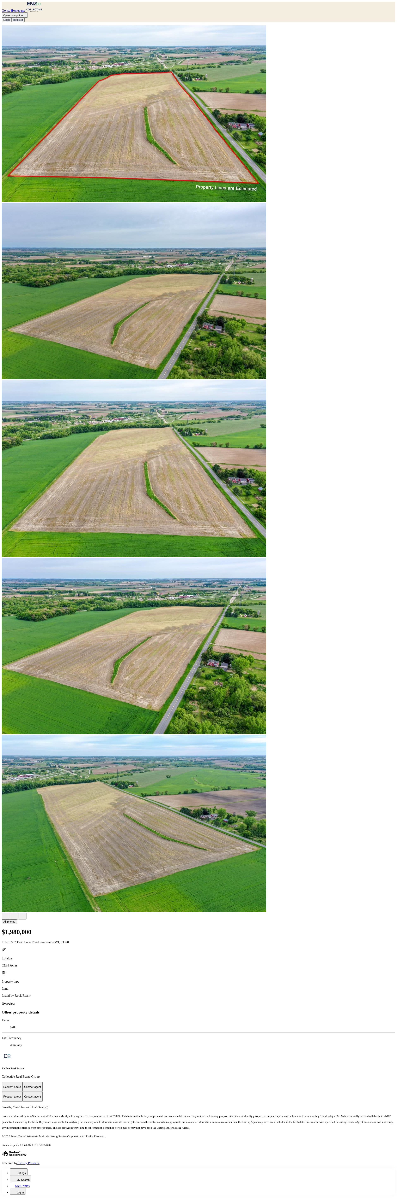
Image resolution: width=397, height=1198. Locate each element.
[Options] (6, 916)
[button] (198, 114)
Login (6, 19)
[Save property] (14, 916)
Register (18, 19)
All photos (9, 921)
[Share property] (22, 916)
